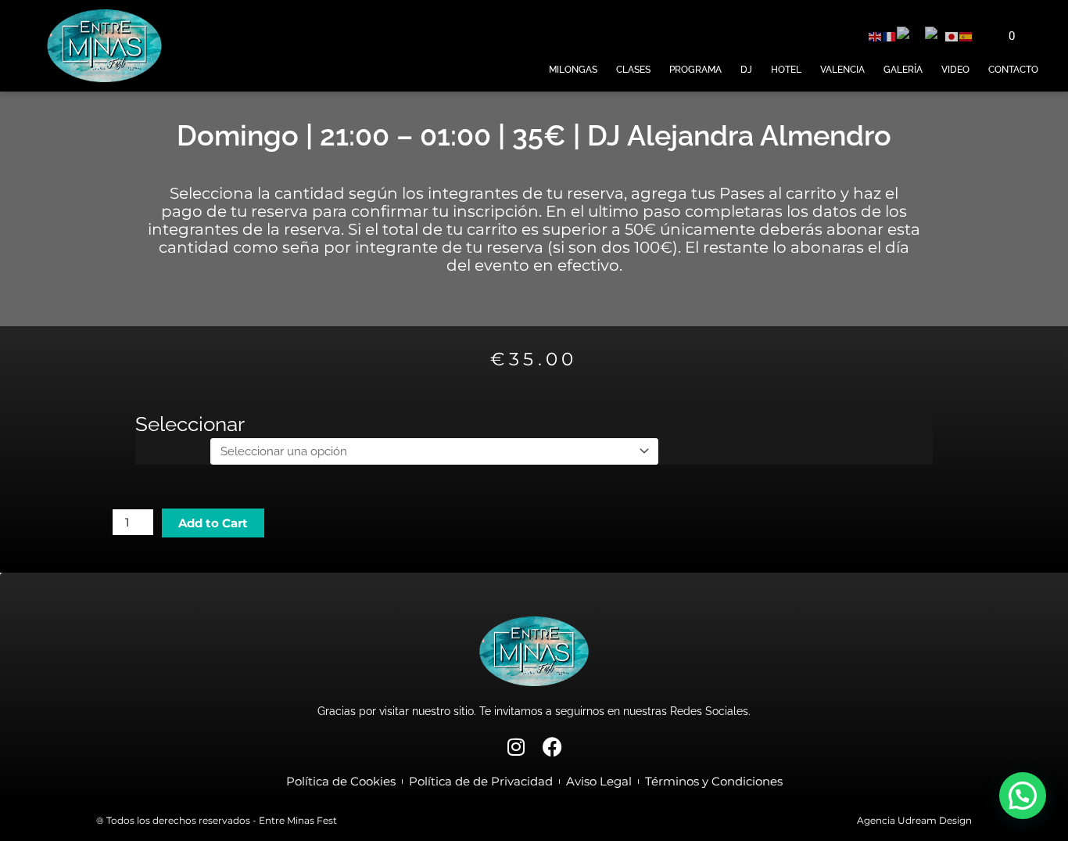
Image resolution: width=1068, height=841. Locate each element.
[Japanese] (952, 36)
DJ (746, 69)
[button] (1022, 795)
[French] (890, 36)
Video (955, 69)
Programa (695, 69)
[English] (876, 36)
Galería (903, 69)
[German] (911, 36)
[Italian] (935, 36)
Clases (633, 69)
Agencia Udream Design (914, 820)
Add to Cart (213, 523)
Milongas (573, 69)
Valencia (842, 69)
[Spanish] (966, 36)
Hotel (786, 69)
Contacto (1013, 69)
